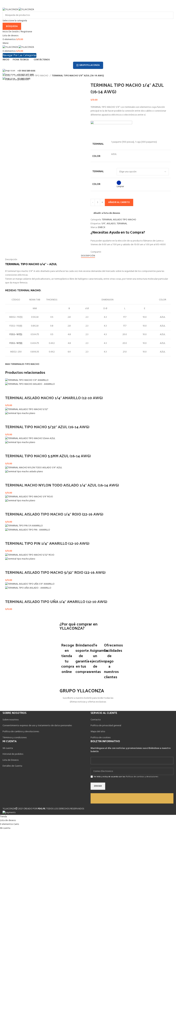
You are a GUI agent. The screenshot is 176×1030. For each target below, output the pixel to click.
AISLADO (111, 224)
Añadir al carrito (119, 202)
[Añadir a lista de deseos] (18, 390)
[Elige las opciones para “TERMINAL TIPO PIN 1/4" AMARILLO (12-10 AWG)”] (9, 536)
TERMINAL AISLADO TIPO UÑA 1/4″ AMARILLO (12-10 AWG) (56, 601)
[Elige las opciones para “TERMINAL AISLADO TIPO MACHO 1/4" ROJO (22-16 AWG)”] (9, 507)
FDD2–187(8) (15, 343)
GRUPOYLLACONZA (89, 65)
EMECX (101, 227)
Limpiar (120, 187)
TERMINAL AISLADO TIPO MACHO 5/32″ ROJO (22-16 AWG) (55, 572)
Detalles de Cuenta (12, 766)
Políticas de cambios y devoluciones (142, 776)
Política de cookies (101, 738)
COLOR (96, 184)
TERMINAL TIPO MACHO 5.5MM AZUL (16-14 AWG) (48, 455)
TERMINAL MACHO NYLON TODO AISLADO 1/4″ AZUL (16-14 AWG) (62, 484)
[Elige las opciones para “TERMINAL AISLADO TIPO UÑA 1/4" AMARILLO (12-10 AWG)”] (9, 594)
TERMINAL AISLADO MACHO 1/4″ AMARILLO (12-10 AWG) (54, 397)
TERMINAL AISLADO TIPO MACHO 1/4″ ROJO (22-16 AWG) (54, 514)
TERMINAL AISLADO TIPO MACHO (31, 76)
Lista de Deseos (11, 760)
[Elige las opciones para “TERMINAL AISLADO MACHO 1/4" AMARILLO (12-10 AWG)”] (9, 390)
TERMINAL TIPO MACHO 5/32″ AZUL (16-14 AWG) (47, 426)
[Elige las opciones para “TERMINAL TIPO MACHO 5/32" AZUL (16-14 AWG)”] (9, 420)
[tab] (88, 255)
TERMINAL (98, 171)
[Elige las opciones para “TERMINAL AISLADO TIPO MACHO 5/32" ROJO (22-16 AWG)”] (9, 565)
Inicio (8, 76)
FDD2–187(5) (15, 334)
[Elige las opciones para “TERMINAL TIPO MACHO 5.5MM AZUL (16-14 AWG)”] (9, 449)
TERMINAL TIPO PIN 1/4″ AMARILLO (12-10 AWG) (47, 543)
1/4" (103, 224)
